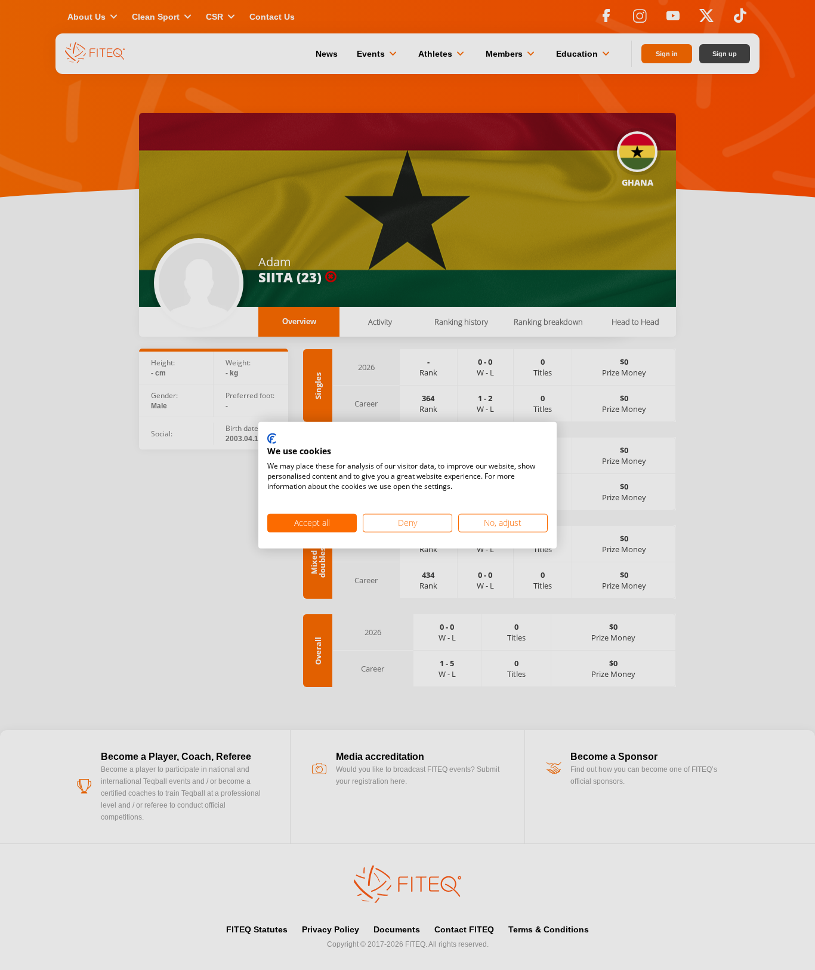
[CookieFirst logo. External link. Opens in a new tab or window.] (271, 439)
